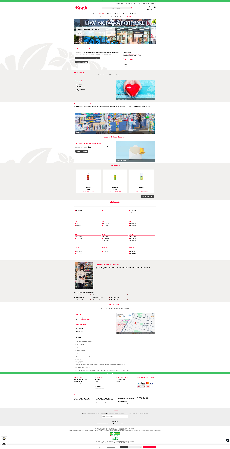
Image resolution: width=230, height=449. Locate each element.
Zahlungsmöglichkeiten (99, 388)
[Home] (94, 13)
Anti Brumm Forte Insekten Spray (88, 184)
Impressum (118, 381)
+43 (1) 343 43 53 (137, 3)
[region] (115, 31)
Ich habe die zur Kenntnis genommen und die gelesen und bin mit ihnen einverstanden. (115, 423)
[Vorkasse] (148, 386)
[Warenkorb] (154, 7)
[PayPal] (139, 380)
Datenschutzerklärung (120, 379)
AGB (122, 423)
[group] (115, 31)
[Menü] (6, 437)
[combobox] (115, 8)
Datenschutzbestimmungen (102, 423)
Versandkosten (98, 386)
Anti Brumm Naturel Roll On (141, 184)
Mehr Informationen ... (111, 447)
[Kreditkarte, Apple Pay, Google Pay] (145, 383)
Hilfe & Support (98, 379)
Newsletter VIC (98, 382)
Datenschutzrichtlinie (120, 418)
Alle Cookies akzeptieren (150, 447)
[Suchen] (130, 8)
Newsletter (97, 381)
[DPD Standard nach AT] (139, 386)
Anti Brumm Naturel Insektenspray (115, 184)
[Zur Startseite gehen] (80, 8)
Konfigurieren (123, 447)
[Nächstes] (155, 181)
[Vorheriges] (75, 181)
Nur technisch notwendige (135, 447)
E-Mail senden (88, 58)
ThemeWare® (126, 442)
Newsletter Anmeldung (81, 62)
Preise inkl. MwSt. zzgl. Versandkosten (88, 191)
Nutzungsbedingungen (128, 418)
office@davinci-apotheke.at (132, 54)
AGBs (117, 382)
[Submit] (126, 416)
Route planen (96, 58)
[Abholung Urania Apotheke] (143, 386)
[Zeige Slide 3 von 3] (116, 42)
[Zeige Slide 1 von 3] (113, 42)
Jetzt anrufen (79, 58)
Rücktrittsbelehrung (99, 384)
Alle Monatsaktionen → (147, 196)
